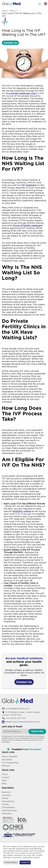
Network (6, 766)
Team (4, 780)
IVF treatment (28, 185)
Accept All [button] (25, 862)
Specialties (7, 760)
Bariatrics (6, 792)
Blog (13, 11)
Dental (5, 798)
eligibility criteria (22, 511)
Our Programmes (10, 763)
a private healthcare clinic (23, 93)
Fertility (5, 804)
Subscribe (37, 731)
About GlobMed (9, 756)
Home (5, 11)
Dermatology (8, 801)
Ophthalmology (9, 810)
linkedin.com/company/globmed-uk (22, 722)
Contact (5, 777)
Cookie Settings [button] (11, 862)
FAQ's (5, 774)
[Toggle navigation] (39, 3)
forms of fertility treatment (27, 226)
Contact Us (10, 42)
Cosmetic (6, 795)
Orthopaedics (8, 807)
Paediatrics (7, 813)
